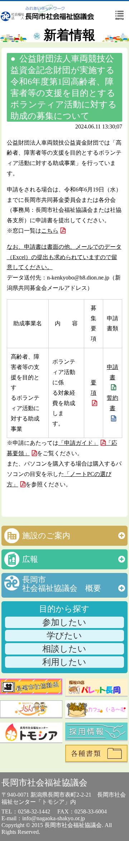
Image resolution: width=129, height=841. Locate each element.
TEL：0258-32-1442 (25, 811)
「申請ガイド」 (78, 443)
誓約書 (112, 403)
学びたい (64, 635)
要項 (93, 387)
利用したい (64, 662)
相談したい (64, 648)
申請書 (112, 372)
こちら (49, 231)
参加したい (64, 622)
